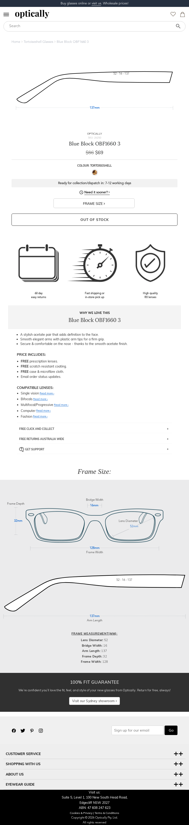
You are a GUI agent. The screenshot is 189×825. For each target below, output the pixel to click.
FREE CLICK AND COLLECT (36, 429)
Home (16, 41)
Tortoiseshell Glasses (38, 41)
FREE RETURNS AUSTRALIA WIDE (41, 439)
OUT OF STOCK (94, 219)
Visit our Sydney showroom (93, 701)
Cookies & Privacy (81, 813)
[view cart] (182, 15)
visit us (96, 3)
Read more (46, 393)
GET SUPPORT (34, 449)
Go (171, 730)
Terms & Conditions (106, 813)
